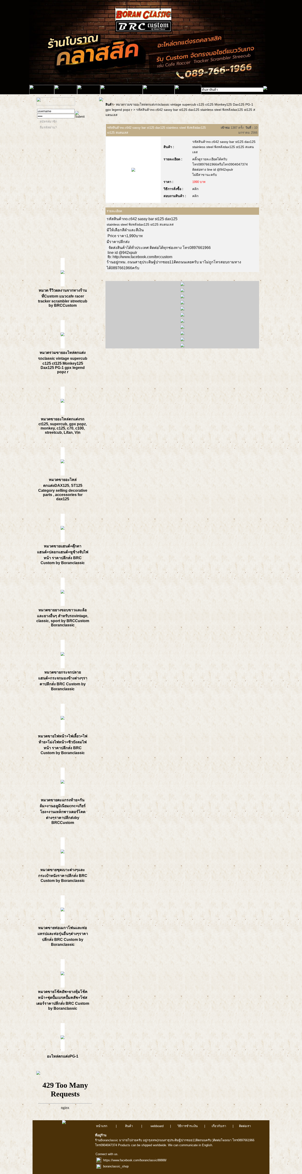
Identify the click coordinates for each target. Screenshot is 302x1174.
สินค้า (109, 104)
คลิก (195, 189)
